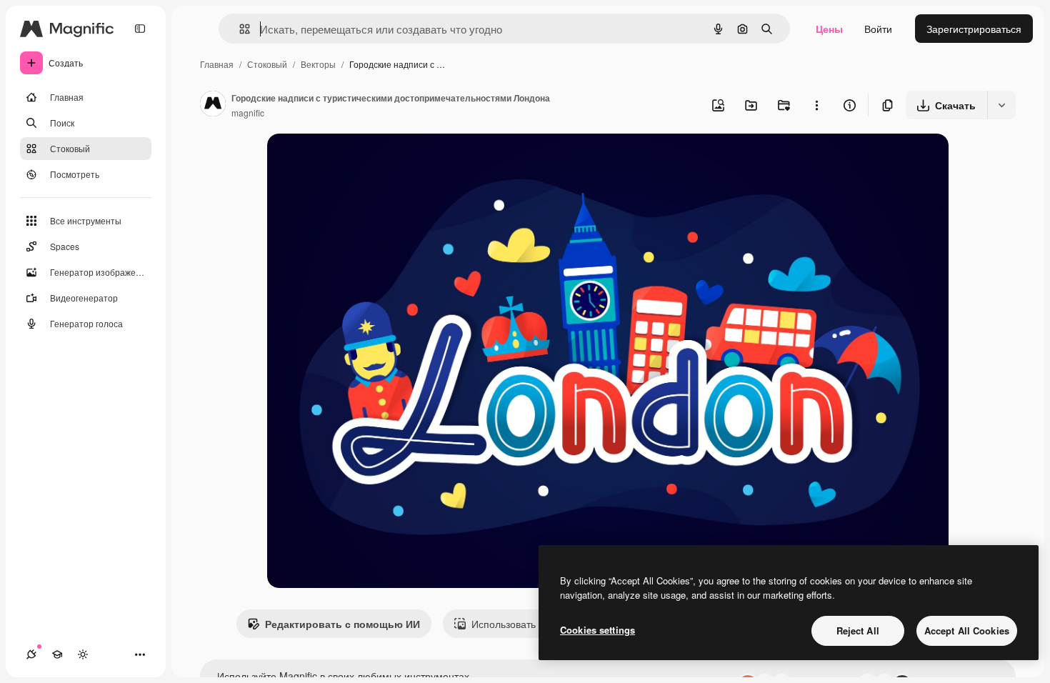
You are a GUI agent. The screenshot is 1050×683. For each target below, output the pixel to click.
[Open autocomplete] (239, 29)
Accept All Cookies (966, 630)
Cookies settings (597, 630)
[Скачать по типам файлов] (1001, 105)
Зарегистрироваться (973, 28)
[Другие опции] (816, 105)
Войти (878, 28)
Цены (829, 28)
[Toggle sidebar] (140, 28)
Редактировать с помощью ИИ (342, 624)
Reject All (857, 630)
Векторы (318, 64)
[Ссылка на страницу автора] (213, 105)
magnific (247, 112)
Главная (217, 64)
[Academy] (57, 654)
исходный (363, 161)
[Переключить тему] (82, 654)
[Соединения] (31, 654)
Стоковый (267, 64)
